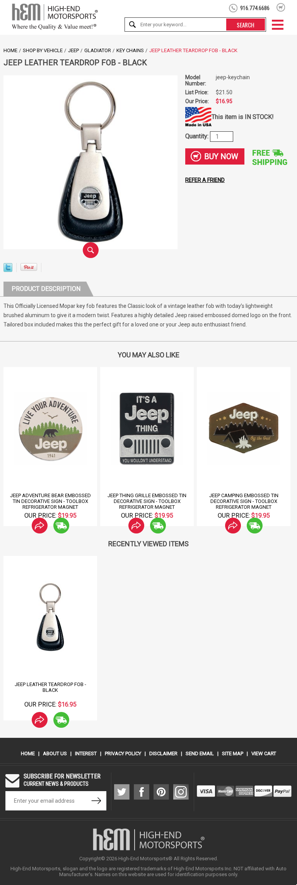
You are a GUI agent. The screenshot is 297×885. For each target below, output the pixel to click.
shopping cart (281, 7)
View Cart (263, 753)
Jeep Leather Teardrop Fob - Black (50, 687)
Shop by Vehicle (43, 50)
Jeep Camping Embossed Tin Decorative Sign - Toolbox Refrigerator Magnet (243, 501)
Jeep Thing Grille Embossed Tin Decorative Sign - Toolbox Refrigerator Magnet (147, 501)
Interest (86, 753)
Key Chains (130, 50)
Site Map (232, 753)
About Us (55, 753)
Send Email (200, 753)
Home (10, 50)
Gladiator (97, 50)
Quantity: (197, 135)
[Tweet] (7, 269)
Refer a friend (205, 180)
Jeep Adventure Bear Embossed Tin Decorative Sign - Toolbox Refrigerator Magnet (50, 501)
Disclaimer (163, 753)
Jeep (73, 50)
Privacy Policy (123, 753)
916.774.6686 (255, 8)
